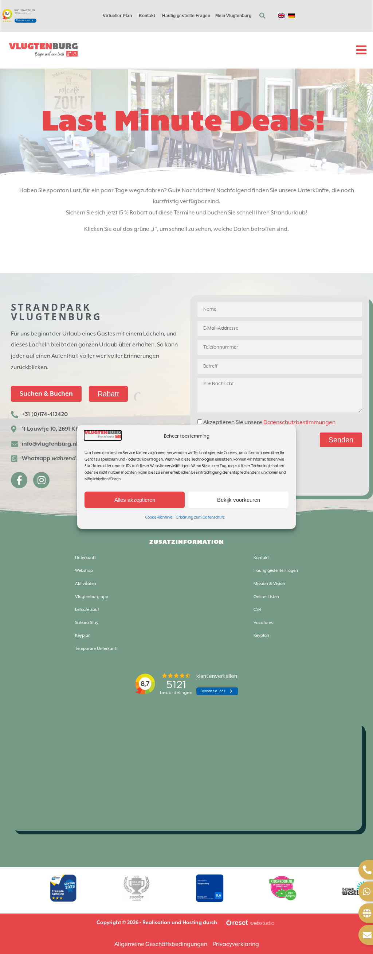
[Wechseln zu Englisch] (281, 15)
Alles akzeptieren (134, 500)
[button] (262, 15)
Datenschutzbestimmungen (299, 422)
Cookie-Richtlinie (159, 517)
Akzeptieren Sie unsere (269, 422)
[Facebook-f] (19, 480)
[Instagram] (41, 480)
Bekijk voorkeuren (238, 500)
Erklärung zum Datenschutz (200, 517)
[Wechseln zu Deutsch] (291, 15)
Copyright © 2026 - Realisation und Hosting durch (157, 923)
